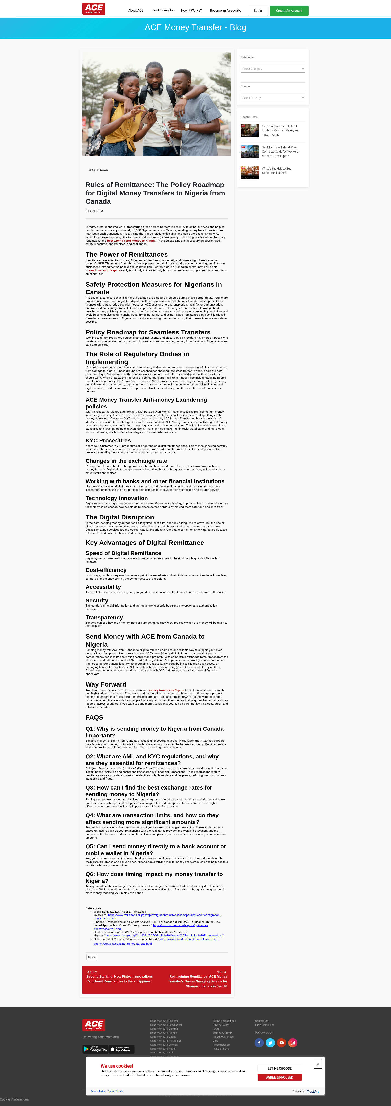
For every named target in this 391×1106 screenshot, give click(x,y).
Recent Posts (249, 116)
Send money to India (162, 1052)
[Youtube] (281, 1042)
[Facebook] (259, 1042)
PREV (93, 972)
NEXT (220, 972)
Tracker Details (115, 1090)
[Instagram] (292, 1042)
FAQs (216, 1028)
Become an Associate (225, 10)
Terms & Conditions (224, 1020)
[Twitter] (270, 1042)
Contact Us (261, 1020)
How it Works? (191, 10)
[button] (318, 1064)
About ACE (135, 10)
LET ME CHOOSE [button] (280, 1068)
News (104, 169)
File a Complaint (264, 1024)
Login (258, 11)
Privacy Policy (221, 1024)
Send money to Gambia (164, 1028)
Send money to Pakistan (164, 1020)
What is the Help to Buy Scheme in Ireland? (276, 170)
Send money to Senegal (164, 1044)
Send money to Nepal (163, 1048)
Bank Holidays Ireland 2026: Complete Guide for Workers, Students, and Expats (280, 152)
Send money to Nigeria (163, 1032)
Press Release (221, 1044)
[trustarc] (312, 1090)
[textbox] (162, 10)
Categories (248, 57)
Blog (92, 169)
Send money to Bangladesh (166, 1024)
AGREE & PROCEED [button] (279, 1077)
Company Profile (222, 1032)
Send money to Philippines (165, 1040)
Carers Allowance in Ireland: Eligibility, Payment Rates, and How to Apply (280, 130)
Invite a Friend (221, 1048)
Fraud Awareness (223, 1036)
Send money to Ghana (163, 1036)
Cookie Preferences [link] (14, 1099)
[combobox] (162, 10)
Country (246, 86)
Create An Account (289, 11)
